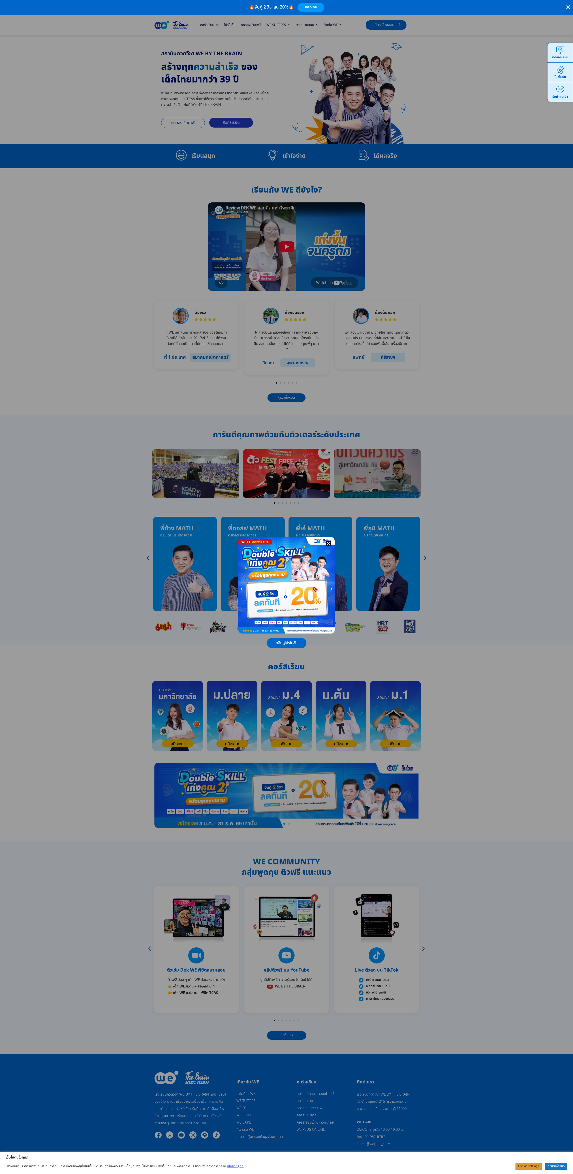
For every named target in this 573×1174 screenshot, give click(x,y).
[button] (328, 543)
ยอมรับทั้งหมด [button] (556, 1166)
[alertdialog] (286, 7)
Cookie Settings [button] (528, 1166)
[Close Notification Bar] (568, 7)
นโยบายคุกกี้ (235, 1166)
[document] (286, 587)
